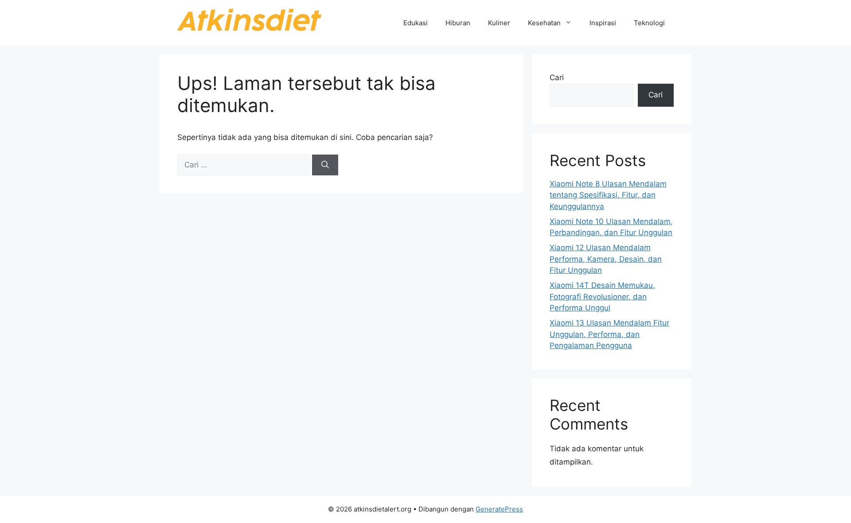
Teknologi (649, 23)
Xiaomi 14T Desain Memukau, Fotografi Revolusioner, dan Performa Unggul (602, 296)
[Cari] (325, 165)
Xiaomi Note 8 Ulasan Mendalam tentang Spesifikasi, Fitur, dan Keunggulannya (608, 195)
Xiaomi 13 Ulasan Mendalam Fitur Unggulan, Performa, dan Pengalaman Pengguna (609, 334)
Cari (557, 77)
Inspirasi (602, 23)
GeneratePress (499, 509)
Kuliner (499, 23)
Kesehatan (544, 23)
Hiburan (457, 23)
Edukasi (415, 23)
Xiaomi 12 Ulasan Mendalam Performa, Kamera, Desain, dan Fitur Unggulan (606, 259)
